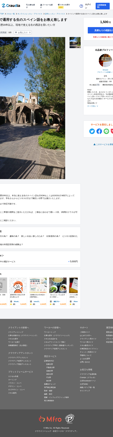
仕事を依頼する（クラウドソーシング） (23, 335)
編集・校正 (48, 394)
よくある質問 (85, 359)
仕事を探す (30, 6)
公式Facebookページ (88, 381)
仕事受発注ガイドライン (89, 349)
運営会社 (109, 332)
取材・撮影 (48, 391)
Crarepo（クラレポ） (88, 377)
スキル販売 (12, 393)
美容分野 (49, 374)
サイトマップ (85, 391)
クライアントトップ (15, 332)
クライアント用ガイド (88, 339)
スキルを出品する (50, 339)
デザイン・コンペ (14, 386)
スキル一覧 (10, 14)
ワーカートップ (50, 332)
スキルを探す (64, 6)
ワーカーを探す (46, 6)
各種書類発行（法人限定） (18, 345)
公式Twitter (84, 384)
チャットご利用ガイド (88, 352)
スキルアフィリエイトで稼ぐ (55, 342)
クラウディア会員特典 (88, 374)
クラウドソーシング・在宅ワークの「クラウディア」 (56, 431)
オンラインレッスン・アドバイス (30, 14)
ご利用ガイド (85, 332)
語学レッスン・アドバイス (55, 14)
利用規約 (109, 335)
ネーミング (12, 380)
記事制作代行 (49, 361)
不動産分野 (50, 367)
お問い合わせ (85, 362)
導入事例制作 (49, 401)
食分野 (48, 381)
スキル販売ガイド (86, 345)
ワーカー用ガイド (86, 342)
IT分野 (48, 377)
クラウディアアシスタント (18, 358)
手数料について (86, 355)
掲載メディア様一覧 (87, 387)
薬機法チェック (50, 384)
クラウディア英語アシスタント (19, 364)
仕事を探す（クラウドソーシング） (57, 335)
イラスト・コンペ (14, 383)
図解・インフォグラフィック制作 (56, 397)
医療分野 (49, 364)
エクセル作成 (13, 376)
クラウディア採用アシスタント (55, 349)
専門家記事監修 (50, 387)
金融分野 (49, 371)
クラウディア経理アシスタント (19, 361)
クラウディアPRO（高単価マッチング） (59, 345)
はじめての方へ (86, 335)
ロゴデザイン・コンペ (16, 390)
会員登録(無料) (101, 6)
